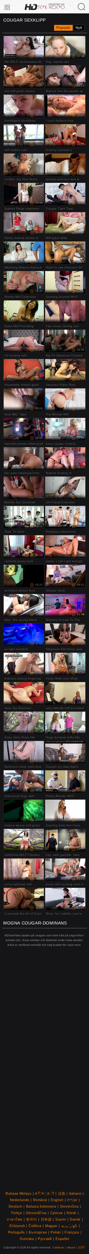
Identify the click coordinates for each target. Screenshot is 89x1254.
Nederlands (19, 1200)
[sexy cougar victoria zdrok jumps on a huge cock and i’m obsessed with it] (65, 429)
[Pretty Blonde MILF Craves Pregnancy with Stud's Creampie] (65, 781)
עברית (72, 1200)
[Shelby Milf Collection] (24, 282)
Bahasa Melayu (18, 1193)
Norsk (71, 1213)
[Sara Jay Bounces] (24, 693)
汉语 (61, 1193)
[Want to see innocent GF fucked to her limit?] (65, 253)
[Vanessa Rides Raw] (65, 370)
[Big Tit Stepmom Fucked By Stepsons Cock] (65, 341)
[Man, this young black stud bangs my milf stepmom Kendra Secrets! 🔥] (24, 605)
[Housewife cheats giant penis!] (24, 370)
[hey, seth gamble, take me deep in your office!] (65, 840)
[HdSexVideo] (44, 5)
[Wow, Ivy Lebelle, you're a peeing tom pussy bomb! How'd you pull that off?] (65, 899)
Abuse (71, 1247)
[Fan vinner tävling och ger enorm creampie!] (65, 311)
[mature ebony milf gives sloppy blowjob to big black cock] (24, 811)
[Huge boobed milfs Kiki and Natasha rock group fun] (65, 723)
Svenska (27, 1239)
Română (40, 1200)
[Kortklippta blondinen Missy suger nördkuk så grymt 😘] (24, 106)
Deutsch (15, 1206)
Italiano (75, 1193)
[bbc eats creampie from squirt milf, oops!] (24, 458)
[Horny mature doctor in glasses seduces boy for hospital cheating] (24, 223)
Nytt (79, 28)
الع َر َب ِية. (69, 1226)
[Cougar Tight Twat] (65, 194)
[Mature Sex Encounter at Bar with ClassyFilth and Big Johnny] (65, 76)
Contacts (58, 1247)
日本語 (46, 1219)
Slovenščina (36, 1213)
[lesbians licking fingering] (24, 664)
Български (38, 1232)
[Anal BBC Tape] (24, 399)
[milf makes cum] (24, 135)
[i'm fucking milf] (24, 341)
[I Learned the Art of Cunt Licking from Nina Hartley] (24, 899)
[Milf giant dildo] (65, 223)
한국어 (31, 1219)
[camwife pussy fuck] (24, 546)
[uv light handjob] (24, 634)
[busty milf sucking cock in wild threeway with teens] (65, 869)
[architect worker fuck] (24, 576)
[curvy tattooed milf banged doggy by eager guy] (24, 869)
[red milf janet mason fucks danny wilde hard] (24, 76)
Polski (56, 1232)
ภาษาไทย (14, 1219)
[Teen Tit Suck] (24, 517)
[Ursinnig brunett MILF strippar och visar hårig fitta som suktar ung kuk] (65, 282)
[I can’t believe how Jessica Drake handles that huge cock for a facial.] (65, 106)
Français (72, 1232)
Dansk (75, 1219)
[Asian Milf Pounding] (24, 311)
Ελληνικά (17, 1226)
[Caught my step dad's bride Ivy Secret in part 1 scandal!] (65, 752)
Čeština (35, 1226)
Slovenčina (69, 1206)
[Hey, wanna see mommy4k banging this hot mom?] (65, 47)
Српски (56, 1213)
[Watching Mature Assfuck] (24, 253)
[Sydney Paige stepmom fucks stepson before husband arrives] (24, 194)
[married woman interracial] (24, 429)
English (57, 1200)
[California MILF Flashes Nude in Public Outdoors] (24, 840)
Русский (45, 1239)
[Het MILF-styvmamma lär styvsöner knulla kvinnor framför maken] (24, 47)
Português (16, 1232)
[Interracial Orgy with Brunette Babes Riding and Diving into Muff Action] (24, 781)
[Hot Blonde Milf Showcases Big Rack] (65, 399)
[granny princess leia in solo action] (65, 165)
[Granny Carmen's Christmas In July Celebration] (65, 135)
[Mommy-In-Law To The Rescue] (65, 605)
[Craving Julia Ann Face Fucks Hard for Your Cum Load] (65, 811)
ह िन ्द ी (44, 1193)
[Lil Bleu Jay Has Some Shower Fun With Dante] (24, 165)
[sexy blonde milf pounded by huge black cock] (65, 693)
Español (62, 1239)
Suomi (60, 1219)
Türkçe (16, 1213)
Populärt (63, 28)
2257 (81, 1247)
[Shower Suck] (65, 576)
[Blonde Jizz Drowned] (24, 488)
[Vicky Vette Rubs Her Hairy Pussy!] (24, 723)
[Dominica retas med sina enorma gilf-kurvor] (24, 752)
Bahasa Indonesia (41, 1206)
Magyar (51, 1226)
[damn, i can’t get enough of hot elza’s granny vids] (65, 546)
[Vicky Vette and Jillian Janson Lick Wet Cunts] (65, 664)
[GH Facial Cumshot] (65, 488)
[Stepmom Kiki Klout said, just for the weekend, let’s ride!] (65, 634)
